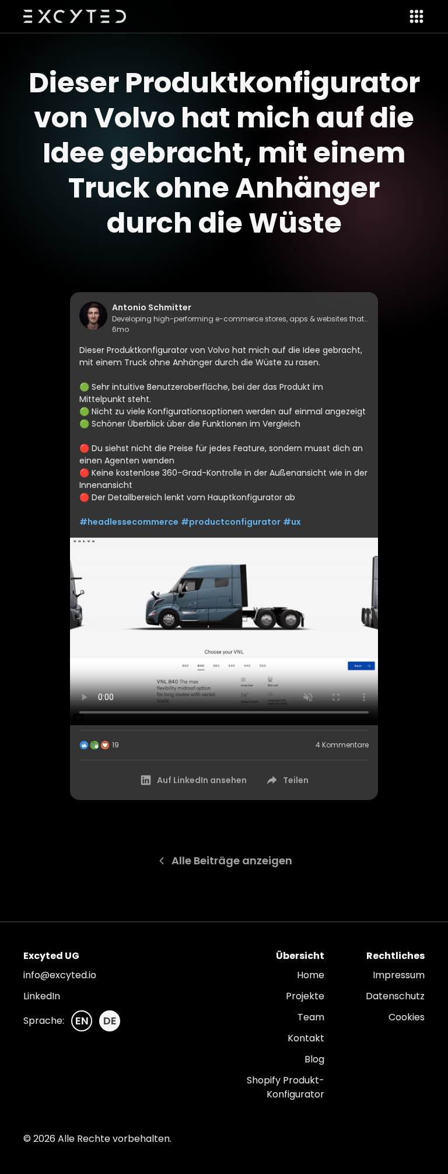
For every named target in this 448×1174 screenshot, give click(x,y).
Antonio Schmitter (151, 307)
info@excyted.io (59, 975)
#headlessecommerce (128, 522)
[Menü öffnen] (413, 16)
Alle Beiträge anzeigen (232, 860)
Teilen (296, 780)
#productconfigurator (231, 522)
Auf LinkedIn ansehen (202, 780)
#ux (292, 522)
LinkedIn (41, 996)
